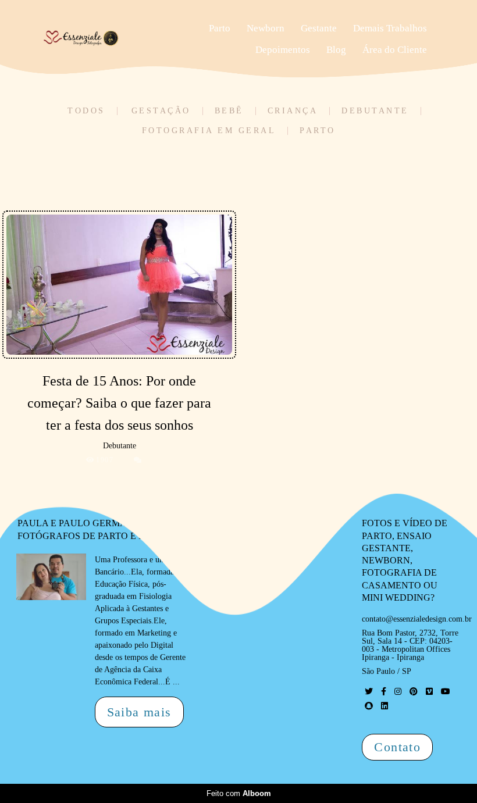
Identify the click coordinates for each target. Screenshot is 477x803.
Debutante (375, 111)
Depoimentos (282, 49)
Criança (293, 111)
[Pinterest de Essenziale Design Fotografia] (414, 691)
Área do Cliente (394, 49)
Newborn (265, 28)
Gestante (319, 28)
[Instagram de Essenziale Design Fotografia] (397, 691)
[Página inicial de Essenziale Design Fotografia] (111, 39)
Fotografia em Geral (209, 131)
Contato (397, 747)
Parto (219, 28)
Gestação (161, 111)
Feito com (239, 793)
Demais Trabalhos (390, 28)
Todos (86, 111)
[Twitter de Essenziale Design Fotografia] (369, 691)
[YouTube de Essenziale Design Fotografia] (445, 691)
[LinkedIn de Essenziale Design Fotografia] (384, 706)
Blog (336, 49)
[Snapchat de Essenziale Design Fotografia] (369, 706)
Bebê (229, 111)
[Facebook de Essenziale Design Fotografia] (383, 691)
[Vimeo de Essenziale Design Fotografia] (429, 691)
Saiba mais (139, 712)
